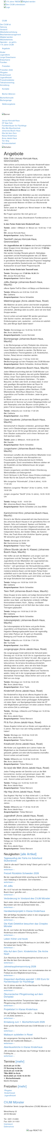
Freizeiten (6, 66)
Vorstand (3, 29)
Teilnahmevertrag (7, 82)
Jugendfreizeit (6, 77)
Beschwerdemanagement (10, 34)
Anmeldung (4, 85)
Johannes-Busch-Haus (11, 130)
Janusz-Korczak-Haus (11, 120)
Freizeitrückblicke (7, 80)
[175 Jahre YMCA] (12, 1)
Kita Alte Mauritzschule (11, 128)
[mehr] (20, 1061)
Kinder (2, 52)
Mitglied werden (6, 37)
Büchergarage (6, 100)
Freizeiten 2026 (6, 70)
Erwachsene (5, 59)
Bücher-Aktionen (8, 94)
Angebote (6, 48)
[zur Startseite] (50, 7)
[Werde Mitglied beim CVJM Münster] (28, 1)
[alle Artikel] (28, 854)
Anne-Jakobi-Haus (9, 138)
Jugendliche (5, 54)
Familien (3, 62)
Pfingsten (4, 72)
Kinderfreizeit (5, 75)
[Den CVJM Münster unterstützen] (14, 4)
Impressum (8, 1124)
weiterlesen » (9, 869)
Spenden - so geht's (8, 42)
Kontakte (5, 89)
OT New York (7, 123)
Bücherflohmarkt (6, 97)
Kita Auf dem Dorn (9, 133)
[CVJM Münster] (7, 7)
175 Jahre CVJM (7, 44)
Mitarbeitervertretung (8, 32)
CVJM (4, 20)
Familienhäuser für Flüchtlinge (14, 125)
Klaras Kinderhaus (9, 135)
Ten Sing (5, 140)
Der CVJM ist (5, 24)
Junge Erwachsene (8, 57)
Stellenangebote (8, 104)
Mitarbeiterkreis (6, 39)
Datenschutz (9, 1126)
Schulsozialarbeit (9, 143)
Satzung (3, 27)
